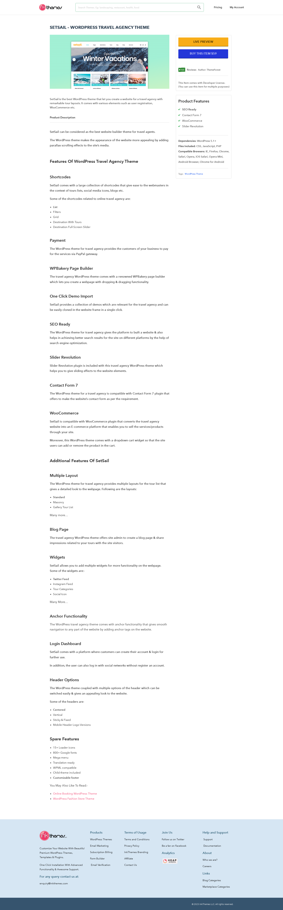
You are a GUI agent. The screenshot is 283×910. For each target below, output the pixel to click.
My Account (237, 7)
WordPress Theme (194, 174)
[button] (203, 42)
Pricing (218, 7)
